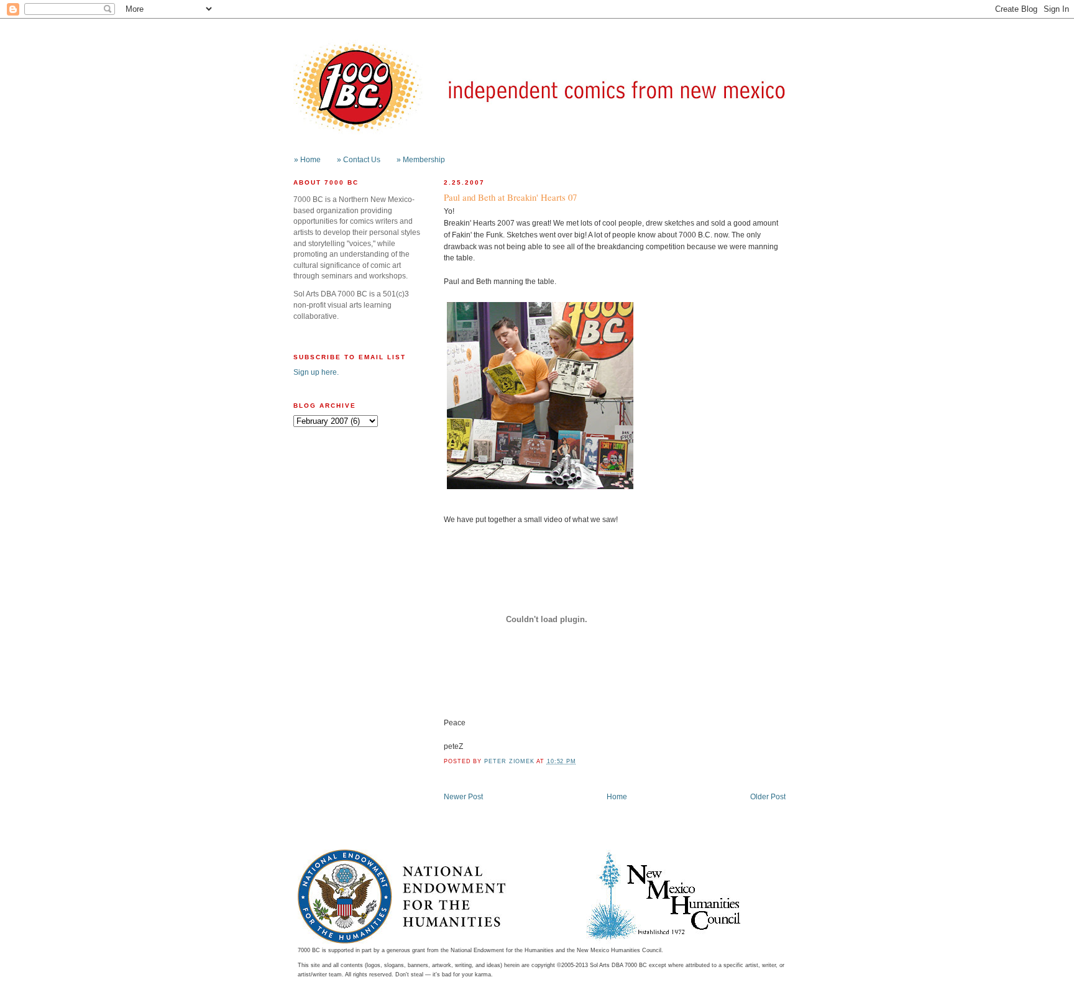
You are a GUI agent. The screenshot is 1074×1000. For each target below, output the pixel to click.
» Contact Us (358, 159)
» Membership (421, 159)
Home (617, 796)
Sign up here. (316, 372)
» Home (307, 159)
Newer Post (463, 796)
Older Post (768, 796)
